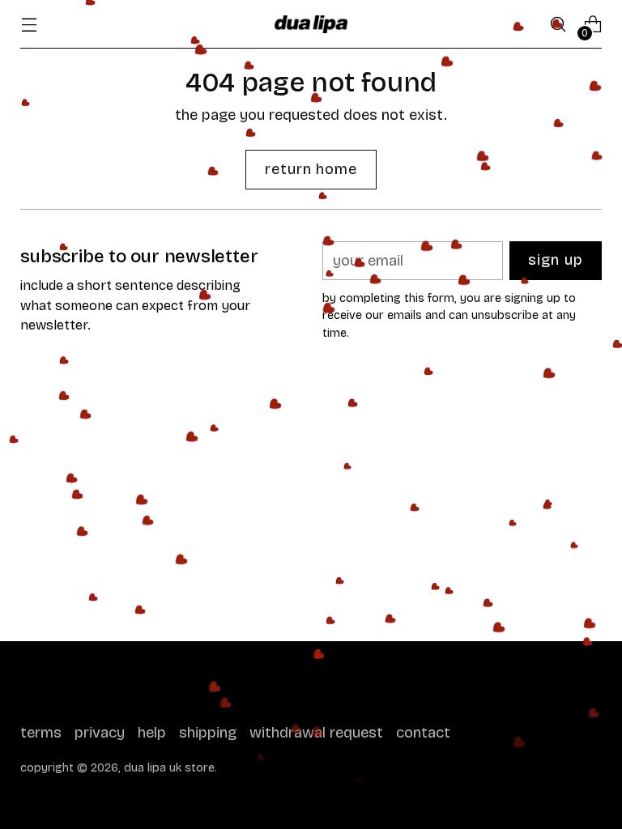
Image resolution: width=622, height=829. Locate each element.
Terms (41, 733)
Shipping (207, 733)
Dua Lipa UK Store (169, 768)
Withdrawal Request (316, 733)
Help (152, 733)
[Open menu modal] (28, 24)
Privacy (100, 733)
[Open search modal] (558, 24)
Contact (423, 733)
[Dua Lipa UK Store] (311, 24)
